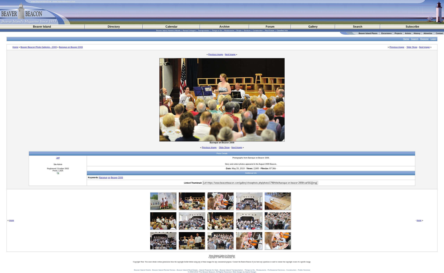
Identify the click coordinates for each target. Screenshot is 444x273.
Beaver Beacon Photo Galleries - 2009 (38, 47)
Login (433, 39)
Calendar (171, 26)
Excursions (386, 33)
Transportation (204, 30)
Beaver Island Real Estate (187, 270)
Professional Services (276, 270)
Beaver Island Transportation (231, 270)
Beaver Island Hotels (142, 270)
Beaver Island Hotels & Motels (168, 30)
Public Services (304, 270)
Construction (258, 30)
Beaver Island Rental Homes (163, 270)
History (417, 33)
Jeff (57, 158)
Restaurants (229, 30)
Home (406, 39)
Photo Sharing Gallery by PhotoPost (222, 256)
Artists (408, 33)
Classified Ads (282, 30)
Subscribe (412, 26)
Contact (439, 33)
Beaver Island (42, 26)
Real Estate (269, 30)
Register (424, 39)
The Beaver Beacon (207, 272)
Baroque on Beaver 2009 (71, 47)
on (109, 177)
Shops (238, 30)
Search (357, 26)
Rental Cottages (189, 30)
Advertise (428, 33)
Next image (424, 47)
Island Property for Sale (208, 270)
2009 (120, 177)
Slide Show (412, 47)
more (11, 220)
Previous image (397, 47)
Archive (224, 26)
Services (247, 30)
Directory (114, 26)
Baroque (103, 177)
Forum (270, 26)
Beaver (114, 177)
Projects (398, 33)
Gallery (313, 26)
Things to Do (217, 30)
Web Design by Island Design (244, 272)
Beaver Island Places (368, 33)
